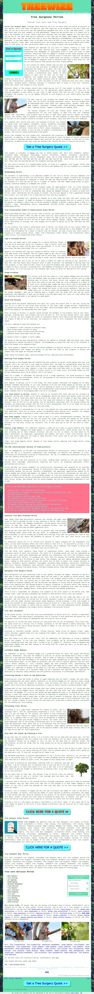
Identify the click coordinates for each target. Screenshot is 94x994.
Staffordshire (10, 840)
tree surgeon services (68, 838)
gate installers (20, 913)
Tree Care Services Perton (19, 872)
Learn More (75, 993)
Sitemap (5, 978)
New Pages (11, 978)
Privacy (88, 978)
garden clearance (60, 915)
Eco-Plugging (79, 944)
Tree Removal (78, 946)
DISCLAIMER (86, 12)
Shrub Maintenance (22, 948)
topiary (17, 915)
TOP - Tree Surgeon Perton (15, 964)
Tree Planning (18, 950)
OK (81, 993)
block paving (66, 909)
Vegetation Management (50, 944)
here (75, 867)
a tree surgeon (73, 907)
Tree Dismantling (33, 944)
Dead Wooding (51, 946)
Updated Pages (18, 978)
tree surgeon (38, 77)
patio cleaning (83, 911)
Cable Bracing (32, 950)
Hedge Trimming (46, 950)
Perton (32, 153)
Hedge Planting (61, 950)
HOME (64, 12)
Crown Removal (38, 946)
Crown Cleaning (64, 946)
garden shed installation (58, 911)
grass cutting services (62, 917)
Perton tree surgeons (26, 822)
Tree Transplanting (17, 944)
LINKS (68, 12)
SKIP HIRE (85, 913)
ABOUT (73, 12)
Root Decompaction (76, 950)
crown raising (49, 824)
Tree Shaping (84, 952)
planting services (43, 913)
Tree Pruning (62, 948)
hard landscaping (31, 911)
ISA (28, 473)
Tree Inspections (23, 946)
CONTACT (79, 12)
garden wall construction (41, 909)
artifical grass (66, 913)
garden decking (37, 915)
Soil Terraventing (76, 948)
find (10, 857)
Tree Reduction (10, 954)
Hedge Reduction (70, 952)
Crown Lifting (49, 948)
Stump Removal (67, 944)
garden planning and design (32, 917)
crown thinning (78, 832)
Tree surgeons (29, 48)
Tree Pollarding (40, 952)
